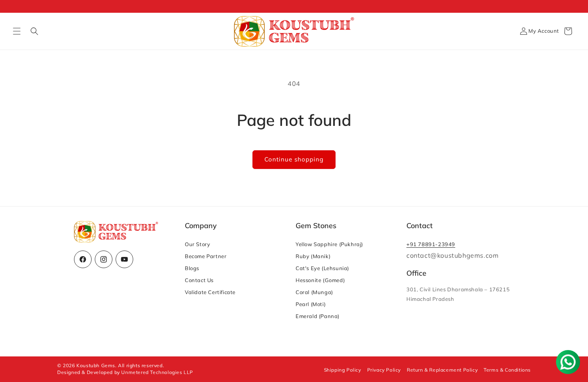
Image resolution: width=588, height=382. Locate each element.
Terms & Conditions (507, 370)
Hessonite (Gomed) (320, 280)
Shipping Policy (342, 370)
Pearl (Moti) (311, 304)
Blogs (192, 268)
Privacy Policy (384, 370)
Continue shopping (294, 159)
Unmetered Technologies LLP (157, 372)
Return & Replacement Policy (442, 370)
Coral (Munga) (314, 292)
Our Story (197, 244)
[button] (17, 31)
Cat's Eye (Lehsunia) (322, 268)
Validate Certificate (210, 292)
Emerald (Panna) (318, 316)
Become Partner (205, 256)
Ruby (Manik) (313, 256)
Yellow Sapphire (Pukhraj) (329, 244)
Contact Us (199, 280)
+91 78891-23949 (430, 244)
